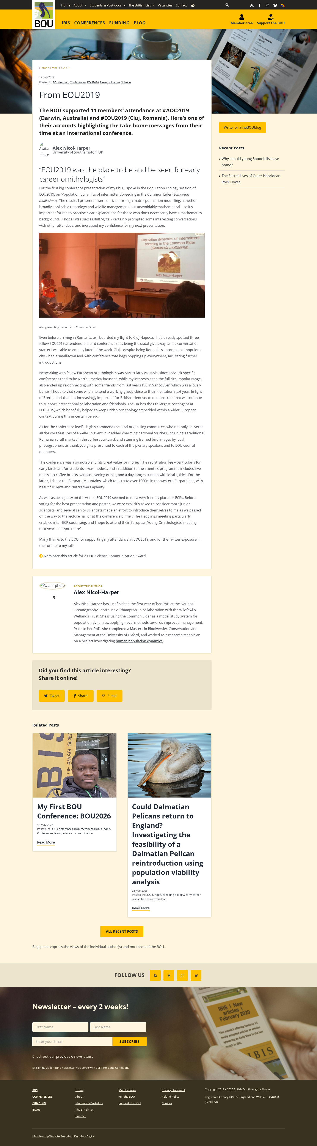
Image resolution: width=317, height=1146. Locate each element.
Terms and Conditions (115, 1068)
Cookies (167, 1103)
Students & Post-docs (89, 1103)
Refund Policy (170, 1097)
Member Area (127, 1090)
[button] (227, 4)
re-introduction (156, 899)
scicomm (114, 82)
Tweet (55, 695)
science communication (78, 833)
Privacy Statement (173, 1090)
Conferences (78, 82)
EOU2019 (93, 82)
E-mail (112, 695)
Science (126, 82)
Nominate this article (61, 556)
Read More (46, 842)
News (103, 82)
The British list (84, 1109)
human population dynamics (139, 641)
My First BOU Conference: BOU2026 (74, 811)
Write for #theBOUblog (242, 127)
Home (43, 68)
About (79, 1097)
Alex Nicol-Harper (96, 592)
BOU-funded (61, 82)
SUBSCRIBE (129, 1041)
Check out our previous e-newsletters (62, 1056)
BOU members (83, 829)
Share (83, 695)
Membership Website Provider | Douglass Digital (63, 1136)
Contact (80, 1116)
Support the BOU (130, 1103)
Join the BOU (127, 1097)
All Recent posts (122, 931)
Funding (39, 1103)
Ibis (35, 1090)
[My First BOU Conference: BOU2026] (74, 735)
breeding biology (173, 895)
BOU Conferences (61, 829)
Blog (36, 1109)
